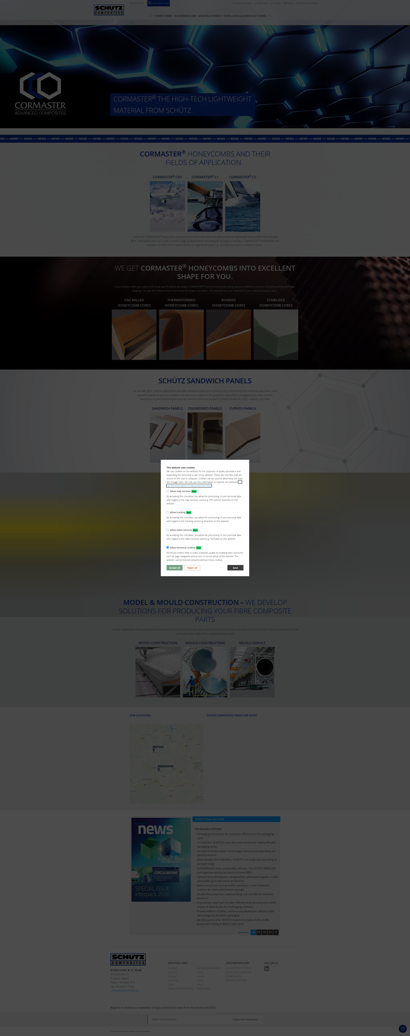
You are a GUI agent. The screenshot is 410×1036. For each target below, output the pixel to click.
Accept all (174, 567)
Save (235, 567)
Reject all (192, 567)
